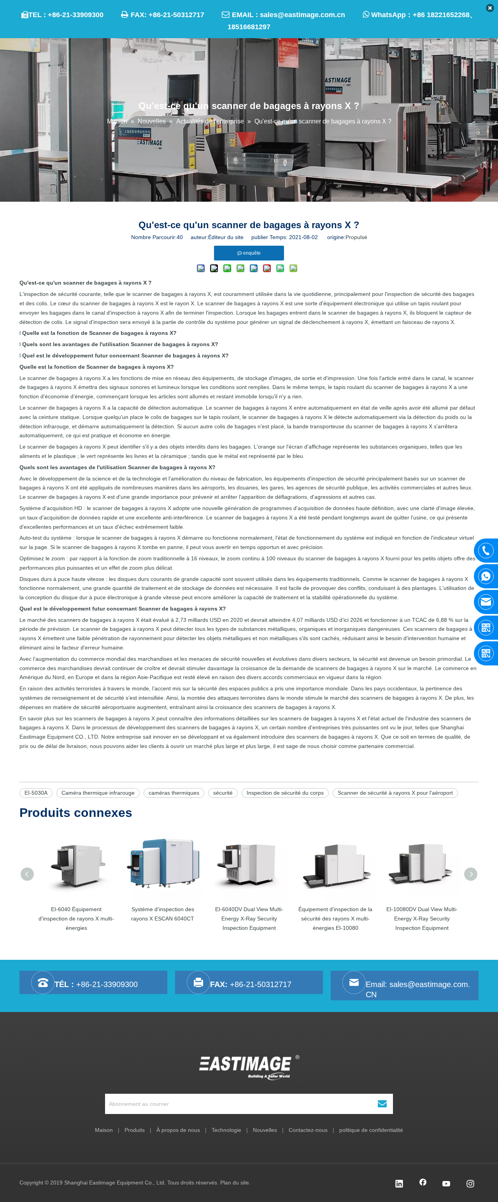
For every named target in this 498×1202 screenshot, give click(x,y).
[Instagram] (470, 1184)
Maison (104, 1130)
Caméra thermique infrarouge (98, 793)
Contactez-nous (308, 1130)
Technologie (226, 1130)
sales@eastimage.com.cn (302, 15)
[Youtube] (446, 1184)
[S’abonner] (382, 1104)
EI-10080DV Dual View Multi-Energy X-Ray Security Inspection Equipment (422, 918)
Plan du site (234, 1182)
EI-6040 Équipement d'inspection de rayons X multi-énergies (76, 918)
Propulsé (356, 237)
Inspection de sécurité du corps (285, 793)
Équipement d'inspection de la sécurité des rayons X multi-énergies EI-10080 (335, 918)
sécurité (223, 793)
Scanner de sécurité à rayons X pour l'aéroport (395, 793)
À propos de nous (178, 1130)
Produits (134, 1130)
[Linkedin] (399, 1184)
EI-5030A (36, 793)
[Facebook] (423, 1184)
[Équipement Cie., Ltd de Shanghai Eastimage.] (249, 1068)
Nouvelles (265, 1130)
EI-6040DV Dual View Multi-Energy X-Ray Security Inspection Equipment (249, 918)
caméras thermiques (174, 793)
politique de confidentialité (371, 1130)
